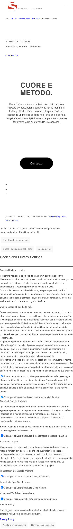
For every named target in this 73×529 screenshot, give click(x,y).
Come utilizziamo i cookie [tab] (12, 270)
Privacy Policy (54, 216)
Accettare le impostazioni (15, 240)
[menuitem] (58, 7)
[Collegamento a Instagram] (10, 194)
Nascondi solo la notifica (42, 524)
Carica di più (11, 55)
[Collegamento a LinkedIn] (10, 189)
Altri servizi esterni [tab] (9, 441)
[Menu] (66, 7)
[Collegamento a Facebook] (10, 184)
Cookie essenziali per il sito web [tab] (16, 306)
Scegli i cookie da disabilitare (17, 248)
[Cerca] (58, 7)
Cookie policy (44, 248)
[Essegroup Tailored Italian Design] (30, 7)
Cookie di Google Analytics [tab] (13, 401)
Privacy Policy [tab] (7, 504)
